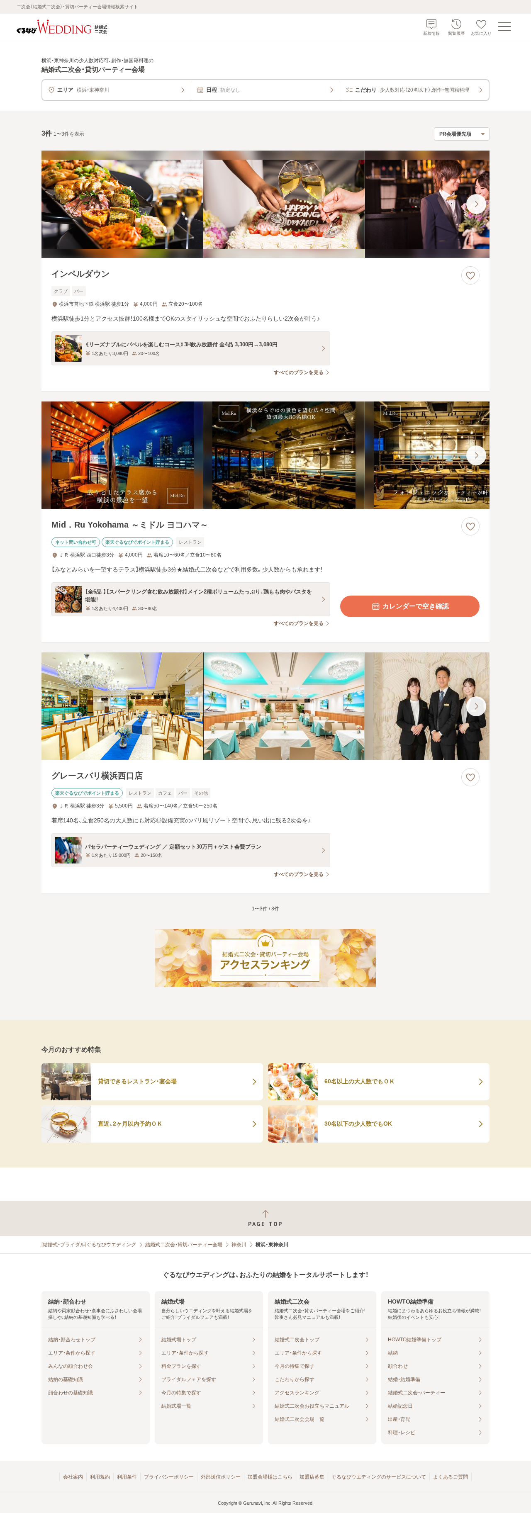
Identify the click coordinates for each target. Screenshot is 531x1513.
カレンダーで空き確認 (415, 606)
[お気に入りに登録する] (470, 275)
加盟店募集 (312, 1477)
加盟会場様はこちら (270, 1477)
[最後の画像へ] (476, 204)
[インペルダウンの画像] (265, 204)
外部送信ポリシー (221, 1477)
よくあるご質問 (450, 1477)
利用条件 (127, 1477)
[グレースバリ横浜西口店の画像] (265, 706)
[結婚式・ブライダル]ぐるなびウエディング (88, 1245)
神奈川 (238, 1245)
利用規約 (100, 1477)
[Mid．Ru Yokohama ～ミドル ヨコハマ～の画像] (265, 455)
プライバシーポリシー (169, 1477)
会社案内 (73, 1477)
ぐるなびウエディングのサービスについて (378, 1477)
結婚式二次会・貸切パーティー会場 (183, 1245)
